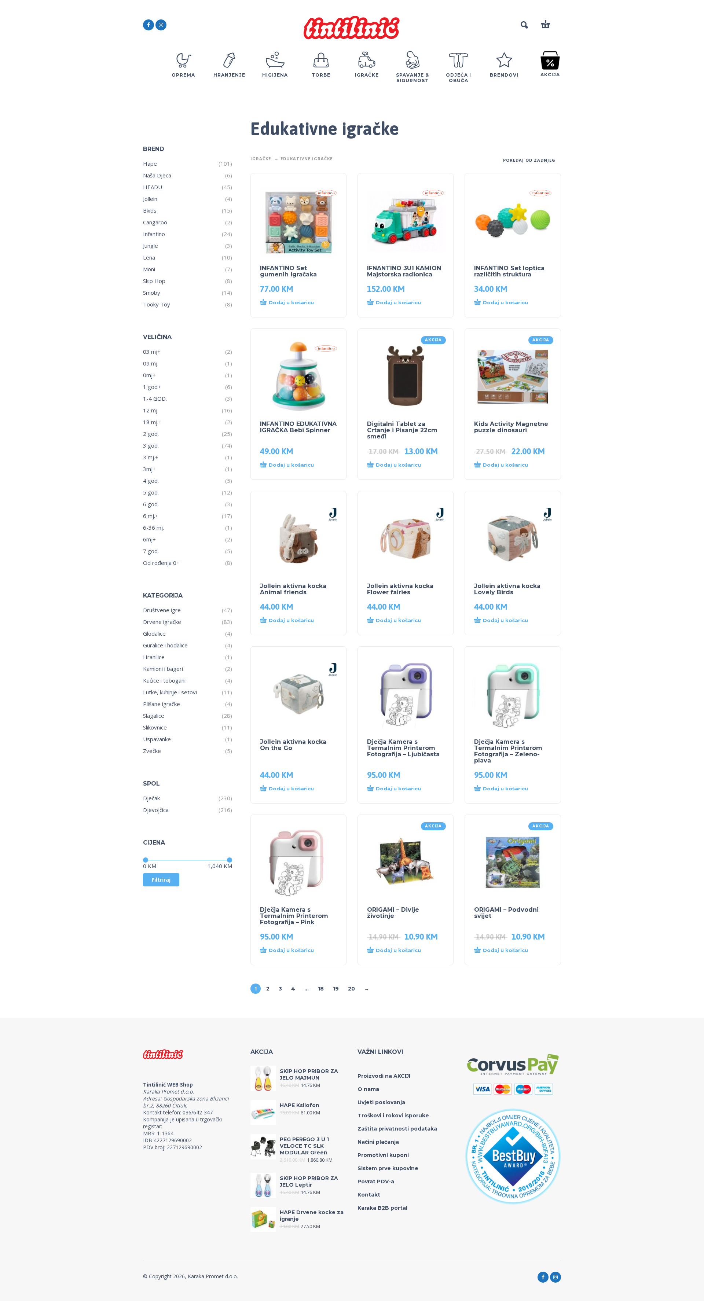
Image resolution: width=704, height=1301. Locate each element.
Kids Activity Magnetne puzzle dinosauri (511, 427)
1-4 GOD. (155, 398)
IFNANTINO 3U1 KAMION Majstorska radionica (404, 271)
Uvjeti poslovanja (381, 1102)
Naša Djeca (157, 175)
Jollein (150, 198)
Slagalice (153, 715)
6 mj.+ (150, 515)
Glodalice (154, 633)
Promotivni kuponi (383, 1155)
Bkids (150, 210)
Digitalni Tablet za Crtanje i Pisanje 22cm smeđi (402, 430)
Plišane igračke (161, 704)
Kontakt (369, 1194)
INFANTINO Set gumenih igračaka (288, 271)
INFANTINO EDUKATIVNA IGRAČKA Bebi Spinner (298, 427)
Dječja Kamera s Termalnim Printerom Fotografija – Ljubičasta (403, 748)
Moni (149, 269)
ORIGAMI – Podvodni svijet (506, 912)
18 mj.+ (152, 422)
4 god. (151, 480)
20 (351, 988)
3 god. (151, 445)
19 (336, 988)
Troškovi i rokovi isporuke (393, 1115)
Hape (150, 163)
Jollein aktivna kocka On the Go (293, 744)
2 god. (151, 433)
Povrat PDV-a (376, 1181)
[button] (291, 302)
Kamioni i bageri (163, 668)
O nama (368, 1089)
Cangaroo (155, 222)
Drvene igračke (162, 621)
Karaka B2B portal (382, 1208)
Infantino (154, 234)
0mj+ (149, 375)
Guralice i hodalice (165, 645)
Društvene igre (162, 610)
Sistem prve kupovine (388, 1168)
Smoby (151, 292)
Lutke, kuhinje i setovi (170, 692)
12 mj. (150, 410)
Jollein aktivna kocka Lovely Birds (507, 589)
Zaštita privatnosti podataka (397, 1128)
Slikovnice (155, 727)
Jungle (150, 245)
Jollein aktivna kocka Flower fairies (400, 589)
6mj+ (149, 539)
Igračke (260, 158)
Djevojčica (156, 809)
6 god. (151, 504)
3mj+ (149, 469)
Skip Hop (154, 281)
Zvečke (152, 750)
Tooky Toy (156, 304)
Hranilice (154, 657)
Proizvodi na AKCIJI (384, 1076)
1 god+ (152, 386)
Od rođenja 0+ (161, 562)
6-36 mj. (153, 527)
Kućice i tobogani (164, 680)
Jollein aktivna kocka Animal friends (293, 589)
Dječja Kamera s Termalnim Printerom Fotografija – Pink (294, 916)
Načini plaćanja (378, 1142)
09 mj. (150, 363)
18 (321, 988)
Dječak (151, 798)
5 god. (151, 492)
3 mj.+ (150, 457)
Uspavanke (157, 739)
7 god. (151, 551)
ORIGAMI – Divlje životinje (393, 912)
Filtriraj (161, 879)
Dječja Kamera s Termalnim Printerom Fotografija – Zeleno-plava (508, 751)
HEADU (152, 187)
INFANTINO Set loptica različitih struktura (509, 271)
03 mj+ (152, 351)
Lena (149, 257)
